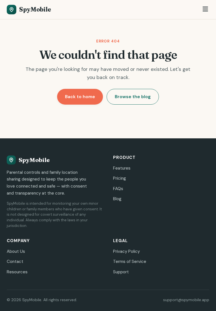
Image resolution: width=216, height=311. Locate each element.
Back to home (80, 97)
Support (121, 272)
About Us (16, 251)
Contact (15, 261)
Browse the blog (133, 97)
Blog (117, 199)
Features (121, 168)
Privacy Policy (126, 251)
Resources (17, 272)
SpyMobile (35, 9)
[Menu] (205, 9)
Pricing (119, 178)
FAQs (118, 188)
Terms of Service (129, 261)
